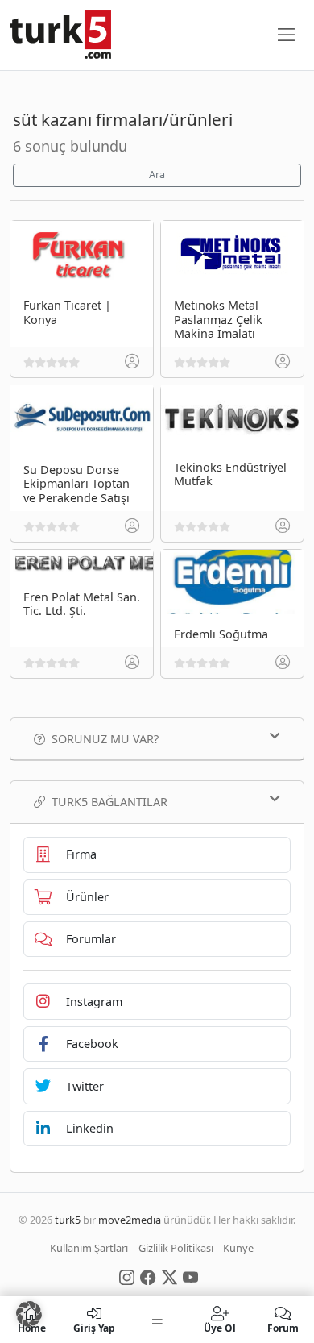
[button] (29, 1314)
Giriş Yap (94, 1327)
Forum (283, 1327)
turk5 (68, 1219)
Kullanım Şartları (89, 1248)
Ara (157, 174)
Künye (238, 1248)
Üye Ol (220, 1327)
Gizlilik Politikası (175, 1248)
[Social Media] (126, 1276)
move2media (129, 1219)
